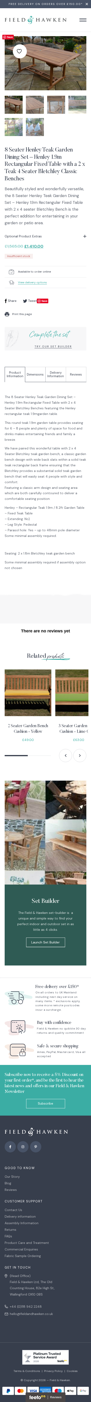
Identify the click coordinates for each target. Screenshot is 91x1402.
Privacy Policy (53, 1371)
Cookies (72, 1371)
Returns (10, 1229)
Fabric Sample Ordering (23, 1256)
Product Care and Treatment (27, 1243)
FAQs (8, 1236)
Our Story (12, 1176)
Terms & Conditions (27, 1371)
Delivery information (20, 1216)
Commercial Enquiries (21, 1249)
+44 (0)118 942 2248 (26, 1306)
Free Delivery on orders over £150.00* (46, 4)
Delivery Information (55, 374)
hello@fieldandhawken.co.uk (31, 1314)
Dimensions (35, 374)
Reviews (76, 374)
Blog (8, 1183)
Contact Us (13, 1210)
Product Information (15, 374)
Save (10, 37)
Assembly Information (21, 1223)
